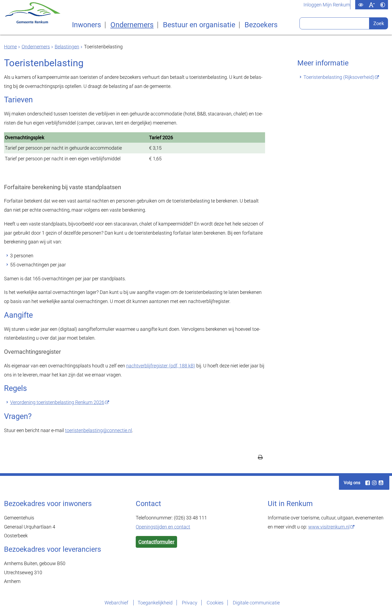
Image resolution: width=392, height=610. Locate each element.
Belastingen (67, 46)
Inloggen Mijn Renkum (326, 4)
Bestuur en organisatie (199, 25)
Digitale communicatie (256, 602)
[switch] (360, 4)
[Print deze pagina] (260, 457)
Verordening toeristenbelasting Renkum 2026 (57, 402)
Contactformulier (156, 542)
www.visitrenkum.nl (329, 527)
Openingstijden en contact (163, 527)
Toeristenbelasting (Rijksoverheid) (338, 77)
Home (10, 46)
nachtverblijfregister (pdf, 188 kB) (160, 365)
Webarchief (117, 602)
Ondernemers (132, 25)
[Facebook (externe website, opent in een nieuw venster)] (367, 483)
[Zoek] (378, 23)
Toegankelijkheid (155, 602)
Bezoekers (261, 25)
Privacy (189, 602)
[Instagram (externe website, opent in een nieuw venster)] (374, 483)
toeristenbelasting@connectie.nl (98, 430)
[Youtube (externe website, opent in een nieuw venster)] (381, 483)
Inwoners (86, 25)
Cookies (215, 602)
